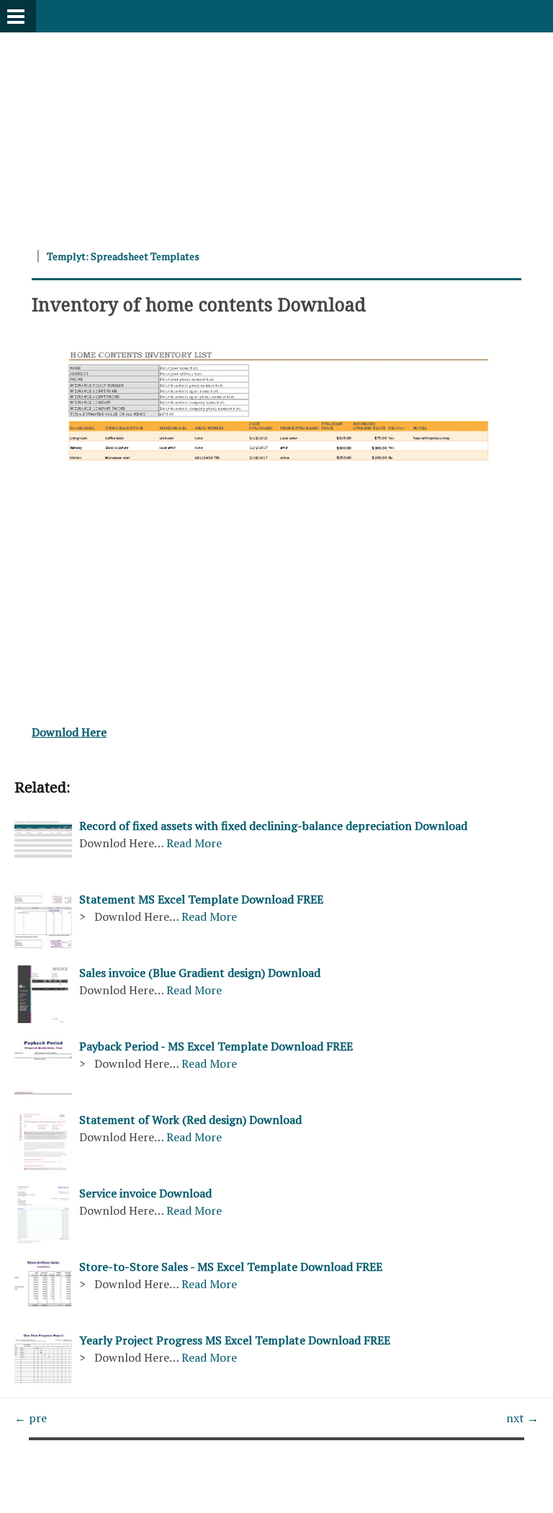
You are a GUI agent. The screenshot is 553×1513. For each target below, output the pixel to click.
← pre (30, 1418)
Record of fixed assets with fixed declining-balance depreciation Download (273, 826)
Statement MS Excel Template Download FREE (201, 899)
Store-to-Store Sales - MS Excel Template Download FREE (230, 1267)
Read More (194, 843)
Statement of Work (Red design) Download (190, 1120)
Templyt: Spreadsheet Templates (123, 256)
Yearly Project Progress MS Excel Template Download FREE (234, 1340)
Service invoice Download (145, 1193)
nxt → (522, 1418)
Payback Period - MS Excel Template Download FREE (216, 1046)
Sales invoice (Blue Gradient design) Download (199, 973)
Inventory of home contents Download (199, 304)
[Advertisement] (276, 133)
